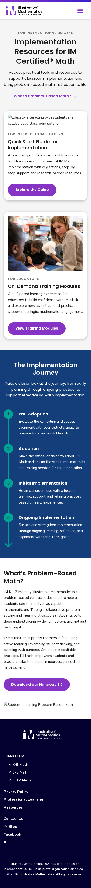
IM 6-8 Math (17, 772)
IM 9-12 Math (19, 780)
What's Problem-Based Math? (42, 96)
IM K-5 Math (17, 764)
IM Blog (10, 826)
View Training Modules (36, 328)
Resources (13, 807)
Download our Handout (33, 684)
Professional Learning (23, 799)
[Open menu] (80, 11)
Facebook (12, 834)
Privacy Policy (16, 791)
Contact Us (13, 818)
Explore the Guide (32, 189)
